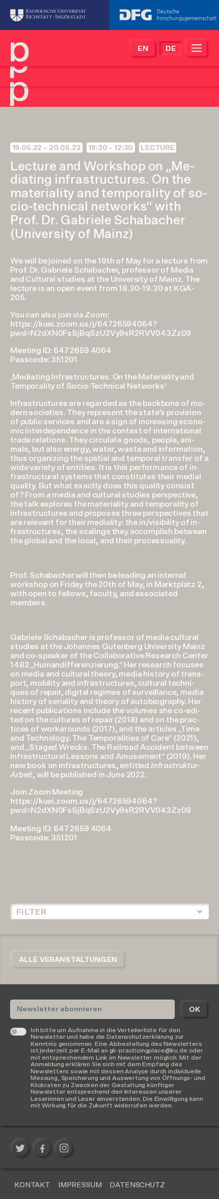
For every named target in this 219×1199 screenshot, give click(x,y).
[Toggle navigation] (196, 48)
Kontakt (32, 1185)
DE (171, 48)
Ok (194, 1009)
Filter (31, 912)
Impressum (80, 1185)
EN (143, 48)
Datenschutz (137, 1185)
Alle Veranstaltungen (68, 959)
